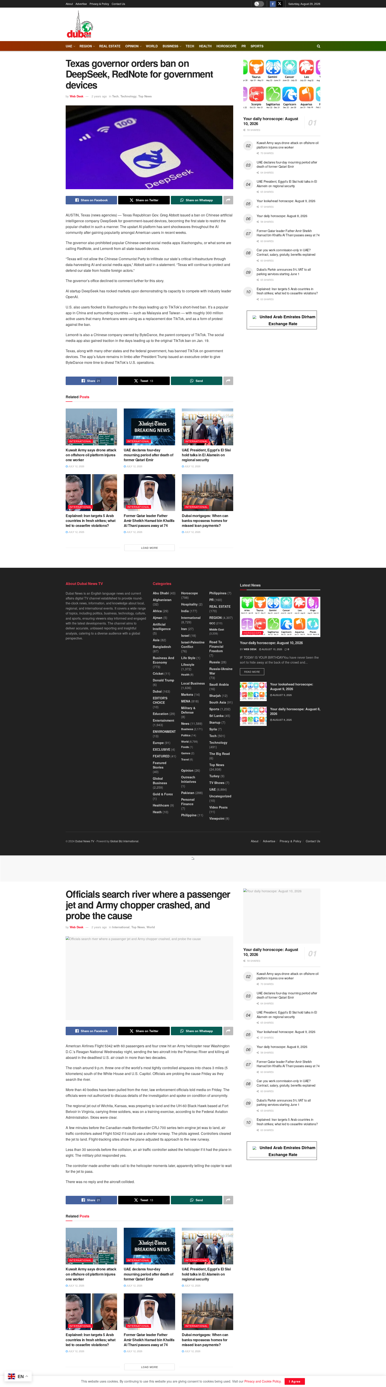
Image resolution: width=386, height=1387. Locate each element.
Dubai (157, 691)
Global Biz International (124, 841)
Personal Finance (188, 801)
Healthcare (161, 805)
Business (170, 46)
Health (185, 675)
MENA (185, 701)
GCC (212, 623)
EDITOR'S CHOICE (160, 700)
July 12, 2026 (76, 466)
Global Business (160, 780)
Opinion (131, 46)
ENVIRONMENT (164, 731)
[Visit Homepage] (80, 24)
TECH (190, 46)
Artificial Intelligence (162, 626)
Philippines (218, 593)
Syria (213, 729)
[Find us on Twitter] (280, 4)
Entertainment (163, 720)
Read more (254, 671)
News (185, 723)
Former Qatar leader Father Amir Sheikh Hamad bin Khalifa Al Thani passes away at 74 (149, 520)
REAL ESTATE (109, 46)
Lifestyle (187, 664)
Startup (214, 722)
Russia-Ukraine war (221, 670)
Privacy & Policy (99, 4)
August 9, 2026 (282, 695)
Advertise (81, 4)
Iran (184, 628)
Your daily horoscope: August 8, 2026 (282, 216)
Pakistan (187, 792)
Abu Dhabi (161, 593)
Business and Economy (163, 660)
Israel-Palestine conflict (193, 644)
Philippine (189, 815)
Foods (185, 747)
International (80, 441)
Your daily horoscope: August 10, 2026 (270, 121)
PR (243, 46)
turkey (214, 776)
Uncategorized (220, 796)
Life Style (188, 658)
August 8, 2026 (282, 719)
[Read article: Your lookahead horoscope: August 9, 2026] (253, 691)
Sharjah (215, 695)
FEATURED (161, 756)
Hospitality (189, 604)
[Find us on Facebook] (273, 4)
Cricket (158, 673)
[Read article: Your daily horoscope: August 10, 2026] (281, 85)
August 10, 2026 (271, 649)
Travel (185, 759)
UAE (69, 46)
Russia (214, 662)
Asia (156, 640)
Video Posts (218, 807)
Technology (128, 96)
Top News (145, 96)
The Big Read (219, 753)
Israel (185, 635)
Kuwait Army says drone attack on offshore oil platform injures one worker (91, 455)
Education (160, 713)
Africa (157, 611)
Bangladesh (162, 646)
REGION (86, 46)
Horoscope (226, 46)
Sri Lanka (216, 715)
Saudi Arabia (219, 684)
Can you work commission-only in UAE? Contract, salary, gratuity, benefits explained (286, 252)
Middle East (216, 629)
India (185, 611)
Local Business (193, 683)
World (152, 46)
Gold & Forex (163, 794)
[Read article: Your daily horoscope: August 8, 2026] (253, 716)
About (69, 4)
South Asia (217, 702)
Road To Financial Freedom (216, 646)
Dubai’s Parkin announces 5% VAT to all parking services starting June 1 (283, 271)
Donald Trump (163, 680)
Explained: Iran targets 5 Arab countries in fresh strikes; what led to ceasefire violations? (90, 520)
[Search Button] (318, 46)
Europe (158, 742)
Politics (186, 735)
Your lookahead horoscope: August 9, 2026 (286, 201)
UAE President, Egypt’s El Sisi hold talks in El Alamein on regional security (206, 455)
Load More (149, 547)
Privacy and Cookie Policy (262, 1381)
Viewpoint (216, 818)
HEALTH (205, 46)
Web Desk (76, 96)
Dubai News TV (84, 841)
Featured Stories (159, 765)
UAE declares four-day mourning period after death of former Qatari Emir (148, 455)
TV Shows (216, 782)
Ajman (157, 617)
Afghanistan (162, 599)
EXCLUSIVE (161, 749)
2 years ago (99, 96)
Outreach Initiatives (188, 779)
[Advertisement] (193, 870)
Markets (187, 694)
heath (157, 812)
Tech (115, 96)
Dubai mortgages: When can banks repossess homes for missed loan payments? (205, 520)
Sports (257, 46)
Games (185, 753)
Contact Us (118, 4)
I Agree (294, 1381)
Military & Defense (188, 710)
